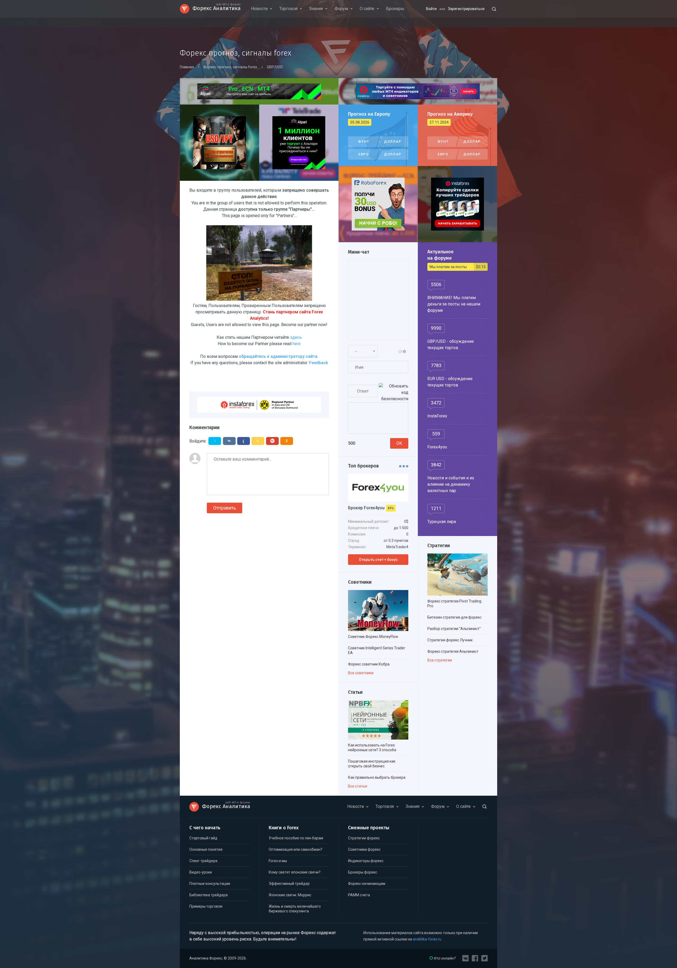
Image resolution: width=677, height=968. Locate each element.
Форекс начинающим (366, 883)
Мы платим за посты (457, 267)
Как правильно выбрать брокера (376, 777)
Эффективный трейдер (289, 883)
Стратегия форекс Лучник (450, 640)
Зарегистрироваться (466, 9)
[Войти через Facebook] (243, 441)
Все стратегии (439, 660)
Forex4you (437, 446)
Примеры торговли (205, 906)
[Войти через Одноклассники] (286, 441)
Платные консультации (209, 883)
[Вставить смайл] (405, 351)
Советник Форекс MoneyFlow (373, 636)
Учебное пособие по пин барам (296, 838)
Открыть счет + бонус (378, 559)
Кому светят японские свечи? (295, 872)
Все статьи (357, 786)
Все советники (360, 673)
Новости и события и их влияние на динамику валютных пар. (450, 484)
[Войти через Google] (272, 441)
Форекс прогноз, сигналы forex (230, 67)
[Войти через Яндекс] (257, 441)
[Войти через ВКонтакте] (229, 441)
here (296, 343)
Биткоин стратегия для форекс (454, 617)
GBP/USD (275, 67)
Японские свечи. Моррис (290, 895)
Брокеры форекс (362, 872)
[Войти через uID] (214, 441)
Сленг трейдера (203, 861)
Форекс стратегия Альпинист (452, 651)
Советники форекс (364, 849)
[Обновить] (401, 351)
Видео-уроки (200, 872)
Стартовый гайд (203, 838)
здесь (296, 337)
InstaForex (437, 415)
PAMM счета (359, 895)
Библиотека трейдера (208, 895)
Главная (187, 67)
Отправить (224, 508)
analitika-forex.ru (427, 939)
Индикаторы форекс (365, 861)
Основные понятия (205, 849)
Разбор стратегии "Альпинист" (454, 629)
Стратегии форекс (364, 838)
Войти (431, 9)
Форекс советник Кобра (369, 664)
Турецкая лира (441, 521)
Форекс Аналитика (217, 7)
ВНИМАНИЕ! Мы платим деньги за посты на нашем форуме (453, 304)
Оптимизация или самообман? (295, 849)
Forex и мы (278, 861)
